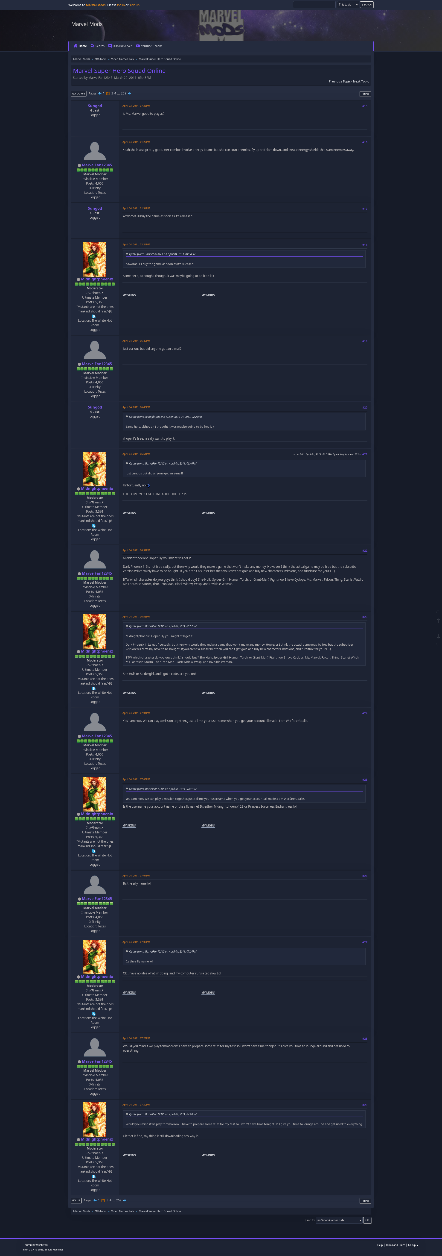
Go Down (78, 93)
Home (83, 46)
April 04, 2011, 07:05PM (136, 942)
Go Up (76, 1200)
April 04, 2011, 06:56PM (136, 616)
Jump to (309, 1220)
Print (365, 94)
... (119, 93)
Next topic (361, 81)
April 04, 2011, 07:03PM (136, 779)
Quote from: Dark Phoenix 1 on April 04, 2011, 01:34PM (162, 254)
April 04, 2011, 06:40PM (136, 340)
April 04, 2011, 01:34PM (136, 208)
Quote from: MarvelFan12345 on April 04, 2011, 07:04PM (163, 951)
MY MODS (208, 295)
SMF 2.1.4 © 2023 (33, 1249)
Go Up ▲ (413, 1245)
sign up (134, 5)
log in (121, 5)
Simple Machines (54, 1249)
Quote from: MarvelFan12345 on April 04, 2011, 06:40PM (163, 463)
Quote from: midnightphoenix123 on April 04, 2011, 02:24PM (165, 416)
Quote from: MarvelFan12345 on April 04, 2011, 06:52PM (163, 626)
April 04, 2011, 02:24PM (136, 244)
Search (100, 46)
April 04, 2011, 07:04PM (136, 875)
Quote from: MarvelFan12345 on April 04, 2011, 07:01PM (163, 789)
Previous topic (340, 81)
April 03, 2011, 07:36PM (136, 105)
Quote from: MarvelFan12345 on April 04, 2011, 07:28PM (163, 1114)
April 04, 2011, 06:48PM (136, 407)
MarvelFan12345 (97, 165)
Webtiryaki (42, 1245)
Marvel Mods (87, 24)
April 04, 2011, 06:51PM (136, 454)
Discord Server (122, 46)
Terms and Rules (395, 1245)
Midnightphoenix (97, 279)
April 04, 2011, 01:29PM (136, 142)
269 (123, 93)
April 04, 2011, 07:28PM (136, 1038)
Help (380, 1245)
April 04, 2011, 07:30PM (136, 1104)
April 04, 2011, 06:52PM (136, 550)
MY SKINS (129, 295)
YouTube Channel (152, 46)
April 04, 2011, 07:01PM (136, 713)
